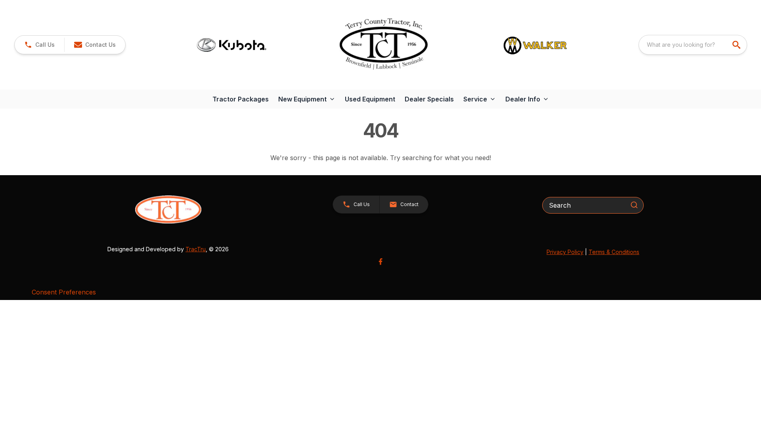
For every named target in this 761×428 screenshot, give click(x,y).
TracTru (195, 249)
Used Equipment (370, 99)
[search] (737, 45)
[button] (39, 45)
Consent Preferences (64, 292)
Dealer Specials (429, 99)
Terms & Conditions (614, 251)
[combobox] (693, 44)
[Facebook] (380, 261)
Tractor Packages (240, 99)
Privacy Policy (565, 251)
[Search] (634, 205)
